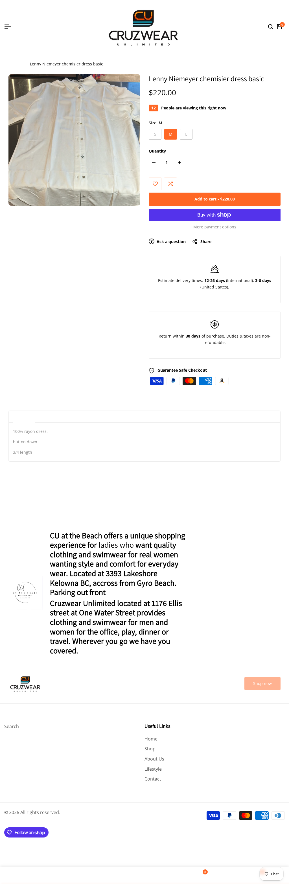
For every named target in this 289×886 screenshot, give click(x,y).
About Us (154, 759)
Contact (152, 779)
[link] (262, 683)
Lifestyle (153, 769)
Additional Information (64, 416)
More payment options (214, 227)
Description (24, 416)
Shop (150, 749)
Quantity (157, 151)
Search (11, 726)
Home (13, 64)
